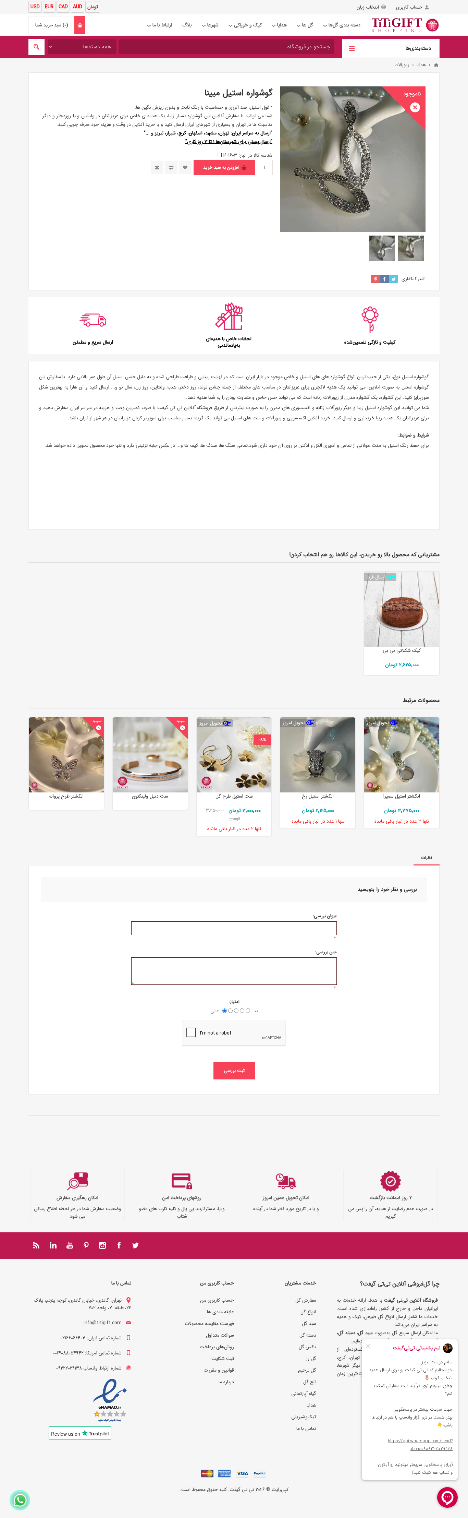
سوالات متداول (220, 1335)
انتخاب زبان (368, 7)
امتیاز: (234, 1001)
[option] (411, 248)
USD (35, 7)
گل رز (311, 1358)
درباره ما (226, 1382)
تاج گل (309, 1382)
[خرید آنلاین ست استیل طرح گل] (234, 754)
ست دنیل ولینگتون (150, 796)
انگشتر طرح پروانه (66, 796)
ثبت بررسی (234, 1070)
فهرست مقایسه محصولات (209, 1323)
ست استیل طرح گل (234, 796)
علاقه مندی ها (220, 1312)
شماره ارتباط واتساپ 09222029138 (89, 1368)
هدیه (332, 387)
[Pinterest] (86, 1245)
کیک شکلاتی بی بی (402, 650)
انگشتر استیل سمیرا (401, 796)
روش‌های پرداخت (217, 1347)
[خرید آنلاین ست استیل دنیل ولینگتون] (150, 754)
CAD (63, 7)
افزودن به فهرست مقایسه (171, 167)
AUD (77, 7)
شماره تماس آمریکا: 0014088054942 (87, 1353)
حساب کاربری (409, 7)
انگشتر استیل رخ (318, 796)
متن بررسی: (326, 952)
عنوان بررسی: (325, 916)
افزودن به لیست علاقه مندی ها (185, 167)
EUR (49, 7)
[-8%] (262, 722)
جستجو (36, 47)
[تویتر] (135, 1245)
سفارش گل (305, 1300)
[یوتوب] (69, 1245)
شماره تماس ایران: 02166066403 (91, 1338)
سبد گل (309, 1323)
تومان (92, 7)
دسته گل (307, 1335)
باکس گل (307, 1347)
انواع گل (308, 1312)
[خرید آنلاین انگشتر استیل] (401, 754)
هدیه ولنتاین (163, 387)
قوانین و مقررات (219, 1370)
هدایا (311, 1405)
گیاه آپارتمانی (303, 1393)
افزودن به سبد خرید (221, 167)
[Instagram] (102, 1245)
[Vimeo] (53, 1245)
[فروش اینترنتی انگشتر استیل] (317, 754)
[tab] (427, 857)
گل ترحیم (307, 1370)
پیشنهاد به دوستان (157, 167)
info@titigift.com (103, 1323)
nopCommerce (220, 1499)
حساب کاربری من (217, 1300)
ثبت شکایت (222, 1358)
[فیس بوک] (118, 1245)
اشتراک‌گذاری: (413, 279)
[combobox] (226, 46)
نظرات (426, 857)
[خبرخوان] (36, 1245)
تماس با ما (306, 1428)
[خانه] (436, 65)
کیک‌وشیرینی (303, 1417)
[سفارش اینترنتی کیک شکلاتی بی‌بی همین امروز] (401, 609)
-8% (262, 739)
